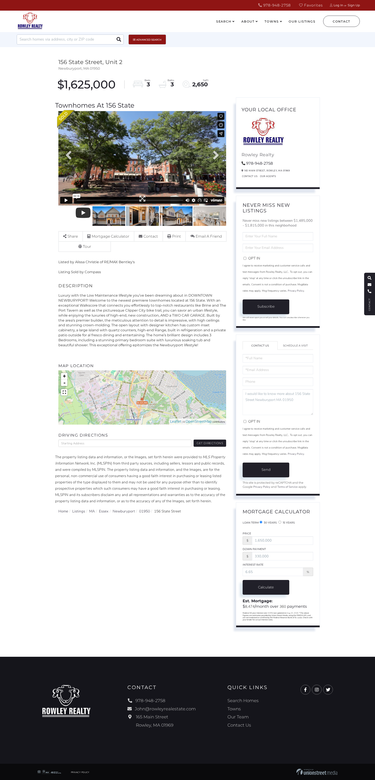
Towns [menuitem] (272, 21)
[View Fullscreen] (64, 392)
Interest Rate (253, 564)
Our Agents (268, 176)
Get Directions (210, 443)
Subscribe (266, 306)
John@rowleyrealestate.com (165, 708)
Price (247, 533)
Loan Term (251, 522)
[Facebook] (305, 690)
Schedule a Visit (295, 345)
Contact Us (249, 176)
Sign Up (354, 5)
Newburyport (124, 511)
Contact (341, 21)
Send (266, 470)
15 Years (288, 522)
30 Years (270, 522)
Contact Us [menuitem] (239, 725)
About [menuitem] (248, 21)
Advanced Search (148, 39)
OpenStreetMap (199, 421)
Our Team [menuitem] (238, 716)
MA (92, 511)
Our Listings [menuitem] (302, 21)
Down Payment (254, 549)
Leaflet (175, 421)
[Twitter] (328, 690)
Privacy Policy (296, 290)
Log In (338, 5)
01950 (144, 511)
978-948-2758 (276, 5)
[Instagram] (316, 690)
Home (63, 511)
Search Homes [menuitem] (243, 700)
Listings (78, 511)
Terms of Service (287, 487)
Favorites (313, 5)
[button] (118, 39)
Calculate (266, 587)
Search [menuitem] (223, 21)
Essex (104, 511)
